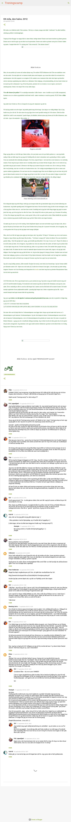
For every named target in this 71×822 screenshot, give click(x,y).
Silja (10, 390)
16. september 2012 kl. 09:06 (26, 569)
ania (10, 539)
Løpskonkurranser (9, 374)
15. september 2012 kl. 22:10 (19, 457)
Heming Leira (13, 606)
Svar (10, 400)
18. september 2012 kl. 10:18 (32, 738)
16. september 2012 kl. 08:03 (22, 553)
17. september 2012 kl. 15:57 (19, 621)
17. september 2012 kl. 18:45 (24, 723)
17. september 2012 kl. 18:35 (24, 669)
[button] (4, 25)
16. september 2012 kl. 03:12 (19, 539)
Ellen (10, 654)
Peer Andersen (14, 569)
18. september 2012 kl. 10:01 (21, 751)
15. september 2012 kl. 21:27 (27, 403)
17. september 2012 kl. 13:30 (25, 606)
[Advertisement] (35, 801)
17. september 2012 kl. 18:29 (22, 689)
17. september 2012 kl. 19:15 (27, 526)
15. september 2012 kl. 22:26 (21, 514)
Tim (10, 457)
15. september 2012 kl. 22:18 (19, 497)
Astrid (11, 514)
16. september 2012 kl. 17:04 (19, 585)
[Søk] (25, 3)
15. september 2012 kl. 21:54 (19, 437)
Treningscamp (14, 3)
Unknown (12, 553)
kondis (37, 269)
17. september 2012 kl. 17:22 (20, 654)
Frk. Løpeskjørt (14, 403)
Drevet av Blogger (36, 819)
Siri (10, 437)
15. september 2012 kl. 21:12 (19, 390)
